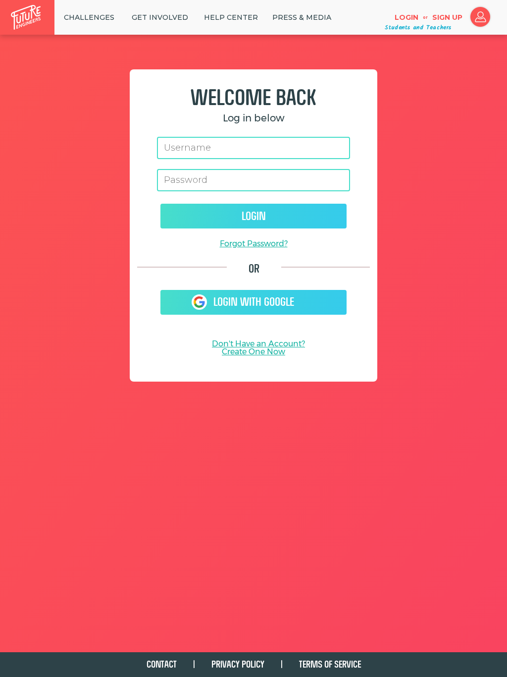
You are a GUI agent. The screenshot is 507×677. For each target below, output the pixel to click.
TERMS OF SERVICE (330, 664)
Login (406, 17)
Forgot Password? (254, 243)
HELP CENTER (231, 17)
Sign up (447, 17)
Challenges (89, 17)
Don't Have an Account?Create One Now (258, 347)
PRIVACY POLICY (237, 664)
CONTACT (162, 664)
